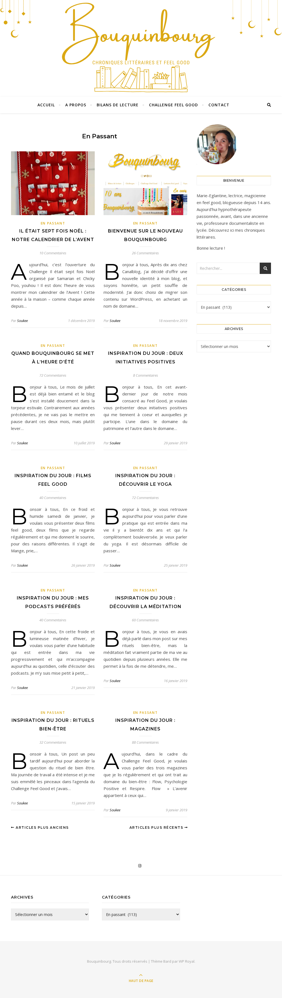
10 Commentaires (52, 252)
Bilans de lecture (118, 104)
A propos (75, 104)
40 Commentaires (52, 497)
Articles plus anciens (42, 827)
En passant (53, 223)
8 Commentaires (145, 375)
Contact (218, 104)
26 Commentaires (145, 252)
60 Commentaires (145, 619)
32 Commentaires (52, 742)
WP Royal (186, 961)
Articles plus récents (157, 827)
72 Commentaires (52, 375)
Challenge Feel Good (173, 104)
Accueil (46, 104)
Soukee (22, 320)
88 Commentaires (145, 742)
